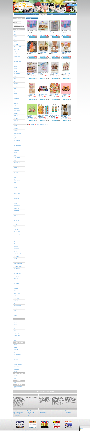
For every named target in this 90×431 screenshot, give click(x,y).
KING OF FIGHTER (17, 180)
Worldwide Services (43, 412)
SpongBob (15, 170)
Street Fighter (16, 115)
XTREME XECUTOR (17, 133)
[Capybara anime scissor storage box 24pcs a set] (66, 30)
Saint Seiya (16, 83)
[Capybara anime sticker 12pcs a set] (66, 51)
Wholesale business (69, 410)
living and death (16, 105)
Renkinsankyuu (16, 142)
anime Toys (18, 29)
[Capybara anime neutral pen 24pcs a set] (54, 51)
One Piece (15, 39)
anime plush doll (16, 376)
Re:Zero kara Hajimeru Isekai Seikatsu (18, 326)
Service (51, 14)
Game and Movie (19, 342)
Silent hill (15, 371)
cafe (14, 185)
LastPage (46, 124)
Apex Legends (16, 243)
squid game (16, 359)
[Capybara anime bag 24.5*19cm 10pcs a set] (43, 72)
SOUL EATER (16, 128)
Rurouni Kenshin (16, 96)
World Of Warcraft (17, 110)
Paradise (15, 93)
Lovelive (15, 324)
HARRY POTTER (17, 184)
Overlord (15, 249)
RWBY (15, 238)
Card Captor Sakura (17, 63)
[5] (40, 124)
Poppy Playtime (16, 361)
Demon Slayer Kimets (17, 253)
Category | (19, 430)
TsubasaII (15, 66)
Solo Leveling (16, 291)
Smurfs (15, 195)
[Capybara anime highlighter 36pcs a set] (54, 72)
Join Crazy (75, 0)
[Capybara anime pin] (66, 93)
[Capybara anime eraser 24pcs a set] (43, 30)
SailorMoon (16, 165)
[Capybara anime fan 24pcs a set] (32, 93)
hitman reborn (16, 120)
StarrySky (15, 148)
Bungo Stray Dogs (17, 276)
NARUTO (15, 31)
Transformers (19, 384)
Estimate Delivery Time (44, 413)
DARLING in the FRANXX (18, 266)
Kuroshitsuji (16, 118)
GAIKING (15, 200)
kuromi (15, 357)
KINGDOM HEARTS (17, 46)
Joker (15, 330)
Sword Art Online (16, 208)
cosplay (19, 380)
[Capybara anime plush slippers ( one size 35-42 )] (43, 51)
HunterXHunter (16, 100)
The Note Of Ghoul (17, 210)
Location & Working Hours (19, 413)
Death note (15, 36)
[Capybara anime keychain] (32, 51)
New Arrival (43, 14)
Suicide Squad (16, 333)
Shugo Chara (16, 137)
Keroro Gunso (16, 58)
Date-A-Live (16, 349)
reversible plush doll (17, 335)
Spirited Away (16, 278)
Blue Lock (15, 286)
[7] (42, 124)
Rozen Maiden (16, 98)
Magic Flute (16, 215)
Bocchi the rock (16, 285)
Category (34, 14)
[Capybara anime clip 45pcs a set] (32, 72)
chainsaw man (16, 283)
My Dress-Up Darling (17, 273)
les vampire (16, 130)
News (60, 14)
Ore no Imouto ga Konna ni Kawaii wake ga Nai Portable (18, 190)
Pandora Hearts (16, 150)
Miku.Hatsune (16, 138)
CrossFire (15, 125)
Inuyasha (15, 76)
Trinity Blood (16, 106)
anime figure (16, 375)
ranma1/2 (15, 86)
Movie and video (19, 319)
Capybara (15, 315)
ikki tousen (15, 101)
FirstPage (32, 124)
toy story (15, 344)
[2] (36, 124)
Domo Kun (15, 143)
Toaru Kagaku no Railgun (18, 175)
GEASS (15, 123)
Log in (71, 0)
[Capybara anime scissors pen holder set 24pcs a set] (32, 30)
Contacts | (37, 430)
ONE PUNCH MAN (17, 229)
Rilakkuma (15, 203)
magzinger (15, 182)
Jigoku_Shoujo (16, 53)
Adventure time (16, 369)
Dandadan (15, 308)
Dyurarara (15, 179)
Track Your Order (30, 412)
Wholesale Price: (32, 35)
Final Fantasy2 (16, 49)
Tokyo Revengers (17, 268)
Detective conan (16, 59)
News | (32, 430)
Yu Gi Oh (15, 69)
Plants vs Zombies (17, 193)
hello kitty (15, 251)
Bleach (15, 34)
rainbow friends (16, 366)
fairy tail (15, 147)
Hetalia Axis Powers (17, 157)
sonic (15, 160)
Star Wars (15, 244)
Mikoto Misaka (16, 198)
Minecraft (15, 352)
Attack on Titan (16, 220)
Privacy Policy (55, 410)
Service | (28, 430)
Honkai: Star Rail (16, 298)
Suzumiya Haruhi (16, 167)
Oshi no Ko (16, 295)
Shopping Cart (66, 0)
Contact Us (29, 410)
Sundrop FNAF (16, 362)
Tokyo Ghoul (16, 224)
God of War (16, 322)
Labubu (15, 310)
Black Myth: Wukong (17, 305)
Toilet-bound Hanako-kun (18, 263)
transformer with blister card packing (18, 387)
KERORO (15, 88)
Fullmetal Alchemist (17, 73)
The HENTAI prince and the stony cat (18, 222)
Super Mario (16, 113)
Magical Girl (16, 177)
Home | (14, 430)
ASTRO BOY (16, 51)
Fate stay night (16, 54)
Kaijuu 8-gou (16, 290)
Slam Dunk (15, 68)
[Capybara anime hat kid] (43, 93)
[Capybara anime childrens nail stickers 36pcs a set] (54, 30)
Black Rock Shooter (17, 162)
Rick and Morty (16, 256)
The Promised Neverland (18, 281)
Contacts (70, 14)
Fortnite (15, 241)
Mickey (15, 81)
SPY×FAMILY (16, 280)
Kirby (15, 340)
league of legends (17, 218)
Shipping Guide (43, 410)
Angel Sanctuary (16, 108)
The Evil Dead (16, 347)
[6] (41, 124)
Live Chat (29, 413)
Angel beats (16, 196)
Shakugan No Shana (17, 61)
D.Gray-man (16, 64)
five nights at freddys (17, 354)
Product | (23, 430)
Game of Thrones (17, 239)
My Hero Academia (17, 231)
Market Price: (32, 34)
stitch (15, 338)
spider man (16, 172)
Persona (15, 191)
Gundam (15, 41)
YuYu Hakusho (16, 95)
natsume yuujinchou (17, 205)
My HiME (15, 71)
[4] (38, 124)
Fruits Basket (16, 103)
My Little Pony (16, 303)
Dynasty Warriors (17, 56)
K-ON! (15, 135)
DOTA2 (15, 226)
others (15, 378)
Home (26, 14)
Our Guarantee (17, 415)
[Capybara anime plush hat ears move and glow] (66, 114)
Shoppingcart (83, 429)
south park (15, 187)
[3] (37, 124)
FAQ (28, 415)
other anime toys (19, 373)
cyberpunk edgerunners (18, 364)
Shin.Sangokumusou (17, 145)
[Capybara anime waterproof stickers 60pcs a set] (54, 93)
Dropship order (68, 412)
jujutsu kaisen (16, 261)
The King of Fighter (17, 111)
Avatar (15, 155)
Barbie (15, 78)
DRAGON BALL (16, 44)
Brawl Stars (16, 351)
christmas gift (16, 328)
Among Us (15, 356)
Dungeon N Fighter (17, 140)
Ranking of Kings (16, 271)
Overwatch (16, 246)
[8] (43, 124)
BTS (14, 236)
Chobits (15, 91)
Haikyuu (15, 258)
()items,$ (71, 4)
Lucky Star (15, 152)
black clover (16, 288)
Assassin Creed (16, 248)
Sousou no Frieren (17, 293)
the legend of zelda (17, 234)
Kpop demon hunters (17, 313)
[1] (35, 124)
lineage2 (15, 153)
